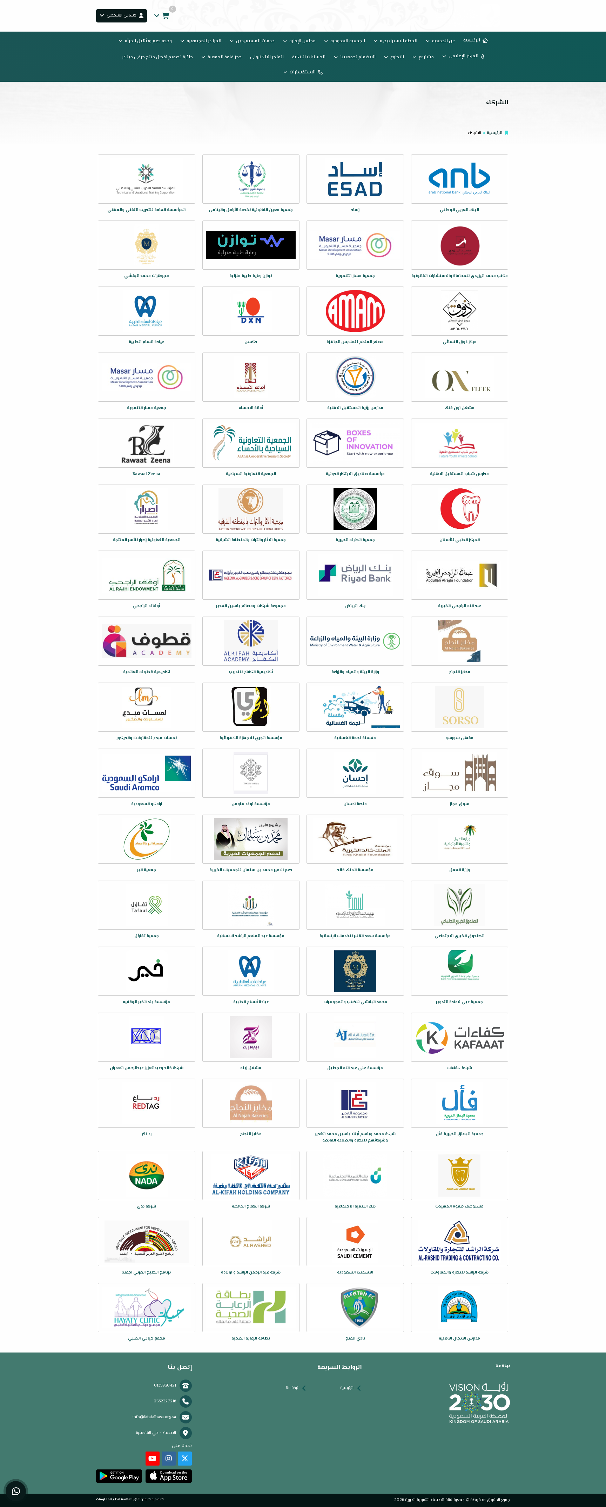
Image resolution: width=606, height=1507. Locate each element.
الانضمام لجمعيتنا (358, 57)
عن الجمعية (443, 41)
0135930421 (165, 1385)
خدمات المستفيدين (255, 41)
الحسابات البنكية (308, 57)
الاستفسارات (303, 72)
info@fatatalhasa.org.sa (154, 1417)
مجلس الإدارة (302, 41)
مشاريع (426, 57)
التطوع (397, 57)
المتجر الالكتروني (267, 57)
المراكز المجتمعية (204, 41)
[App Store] (168, 1476)
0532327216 (165, 1401)
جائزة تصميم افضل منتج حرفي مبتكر (157, 57)
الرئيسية (471, 40)
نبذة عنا (292, 1388)
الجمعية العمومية (347, 41)
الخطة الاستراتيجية (398, 41)
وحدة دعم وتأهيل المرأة (148, 41)
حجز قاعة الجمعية (225, 57)
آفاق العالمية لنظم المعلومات (118, 1499)
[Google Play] (119, 1476)
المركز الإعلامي (463, 56)
